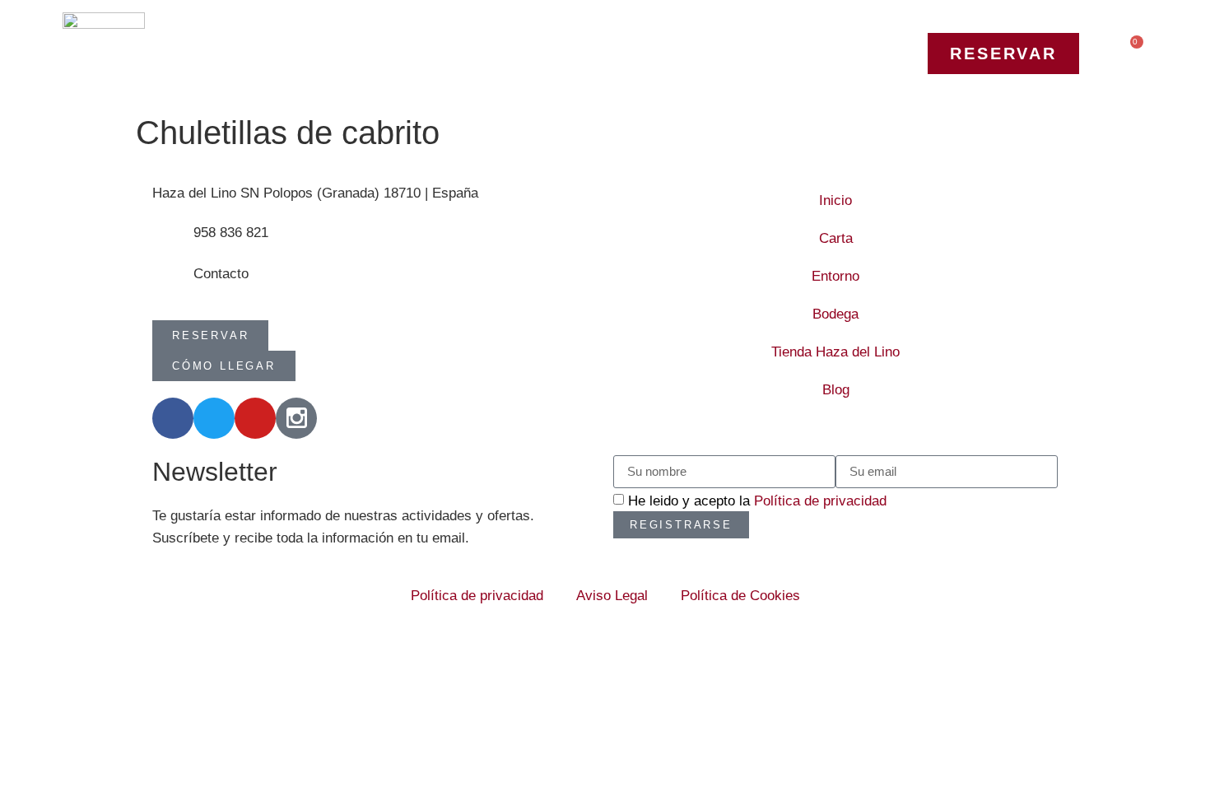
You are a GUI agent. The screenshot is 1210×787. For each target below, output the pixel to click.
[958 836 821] (172, 242)
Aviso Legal (612, 595)
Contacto (221, 274)
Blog (835, 390)
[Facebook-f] (172, 418)
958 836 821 (230, 232)
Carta (836, 238)
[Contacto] (172, 283)
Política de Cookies (740, 595)
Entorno (835, 276)
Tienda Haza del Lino (835, 352)
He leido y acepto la (757, 501)
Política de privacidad (820, 501)
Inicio (835, 200)
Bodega (835, 314)
